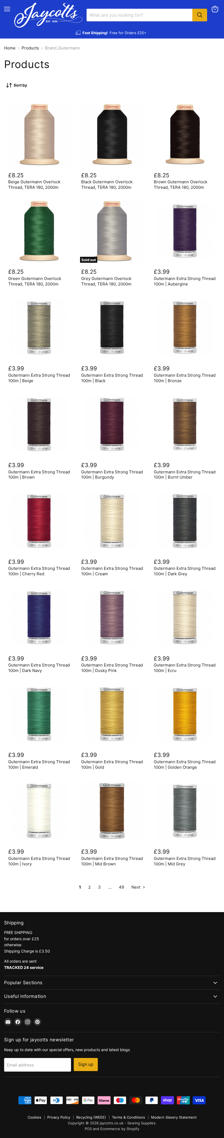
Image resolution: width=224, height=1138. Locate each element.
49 (121, 887)
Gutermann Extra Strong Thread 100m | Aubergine (185, 281)
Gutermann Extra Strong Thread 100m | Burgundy (112, 474)
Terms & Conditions (128, 1117)
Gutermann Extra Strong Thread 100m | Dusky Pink (112, 667)
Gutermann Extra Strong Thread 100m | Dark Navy (39, 667)
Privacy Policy (58, 1117)
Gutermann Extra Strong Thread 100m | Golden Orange (185, 764)
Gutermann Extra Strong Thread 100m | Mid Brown (112, 861)
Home (10, 48)
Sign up (85, 1064)
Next (136, 887)
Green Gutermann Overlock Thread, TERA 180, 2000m (34, 281)
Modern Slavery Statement (174, 1117)
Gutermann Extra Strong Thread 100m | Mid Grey (185, 861)
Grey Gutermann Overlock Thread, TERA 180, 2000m (106, 281)
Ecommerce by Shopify (119, 1129)
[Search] (199, 15)
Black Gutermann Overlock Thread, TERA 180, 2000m (106, 184)
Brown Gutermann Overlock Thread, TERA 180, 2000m (180, 184)
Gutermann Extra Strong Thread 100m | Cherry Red (39, 571)
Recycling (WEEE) (91, 1117)
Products (30, 48)
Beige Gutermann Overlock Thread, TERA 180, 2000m (34, 184)
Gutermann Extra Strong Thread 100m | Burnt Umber (185, 474)
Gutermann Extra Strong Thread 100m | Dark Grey (185, 571)
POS (88, 1129)
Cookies (34, 1117)
